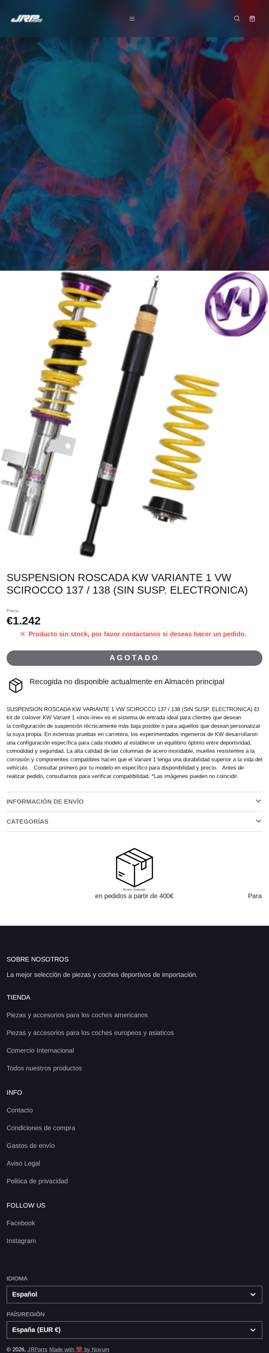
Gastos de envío (31, 1145)
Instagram (21, 1240)
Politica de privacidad (37, 1181)
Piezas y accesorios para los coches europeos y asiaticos (90, 1032)
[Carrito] (252, 18)
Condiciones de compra (41, 1127)
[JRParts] (26, 18)
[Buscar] (236, 18)
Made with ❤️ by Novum (79, 1349)
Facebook (21, 1223)
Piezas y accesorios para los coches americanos (77, 1015)
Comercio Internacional (40, 1050)
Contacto (20, 1110)
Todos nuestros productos (44, 1068)
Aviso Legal (23, 1163)
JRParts (38, 1349)
